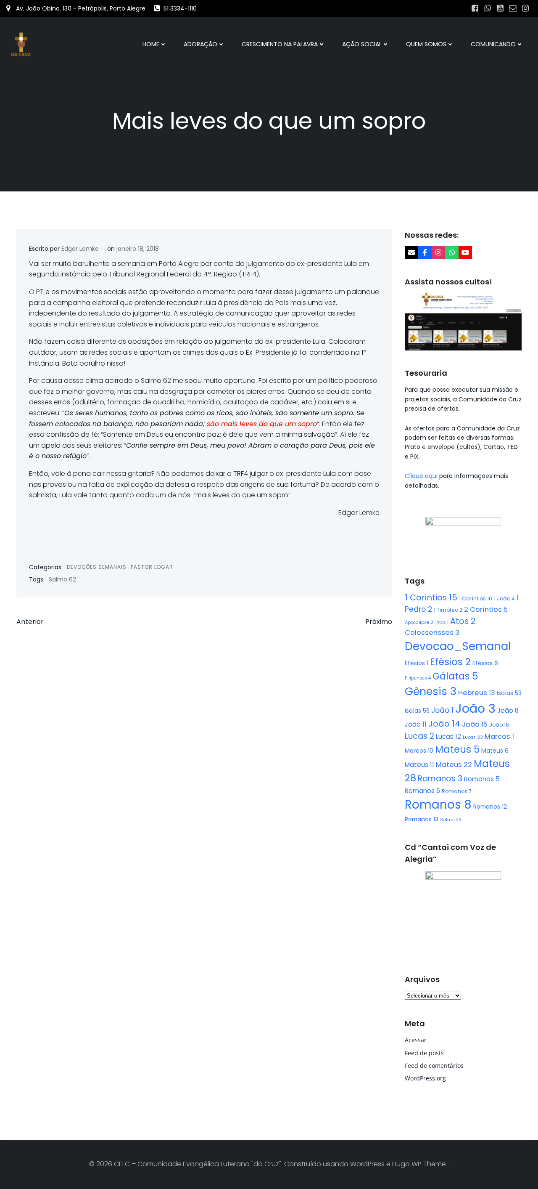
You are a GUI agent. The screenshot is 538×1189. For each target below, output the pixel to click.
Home (150, 44)
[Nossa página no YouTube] (465, 252)
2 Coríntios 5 (486, 609)
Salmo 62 (62, 579)
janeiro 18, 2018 (137, 248)
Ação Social (362, 44)
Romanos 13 (421, 819)
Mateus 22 (454, 765)
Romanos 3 (440, 778)
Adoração (200, 44)
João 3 (475, 708)
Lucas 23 (473, 737)
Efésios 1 (416, 663)
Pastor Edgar (152, 567)
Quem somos (426, 44)
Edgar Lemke (80, 248)
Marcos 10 (419, 750)
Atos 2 (462, 621)
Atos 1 (442, 622)
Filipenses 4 (418, 678)
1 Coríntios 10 (475, 598)
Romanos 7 (457, 791)
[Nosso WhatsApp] (452, 252)
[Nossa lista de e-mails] (411, 252)
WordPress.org (425, 1078)
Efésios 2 (450, 662)
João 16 (499, 724)
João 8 (508, 710)
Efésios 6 (485, 663)
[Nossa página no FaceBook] (425, 252)
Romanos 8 (438, 804)
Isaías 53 (509, 693)
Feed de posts (424, 1053)
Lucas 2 (419, 736)
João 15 (475, 724)
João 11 (416, 724)
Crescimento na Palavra (280, 44)
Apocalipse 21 (420, 622)
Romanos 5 (482, 779)
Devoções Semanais (97, 567)
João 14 (444, 724)
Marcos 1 (499, 736)
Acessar (416, 1040)
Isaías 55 (417, 710)
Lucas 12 (448, 736)
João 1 (442, 710)
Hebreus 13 (476, 693)
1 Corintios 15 (431, 597)
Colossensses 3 (432, 632)
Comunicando (493, 44)
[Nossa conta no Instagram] (438, 252)
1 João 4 (504, 598)
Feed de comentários (434, 1066)
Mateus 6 (495, 750)
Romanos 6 (422, 790)
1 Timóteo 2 (448, 609)
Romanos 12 (490, 806)
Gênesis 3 (430, 691)
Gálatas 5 (455, 676)
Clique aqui (422, 476)
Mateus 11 (419, 764)
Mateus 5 (457, 749)
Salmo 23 (451, 820)
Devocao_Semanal (458, 646)
